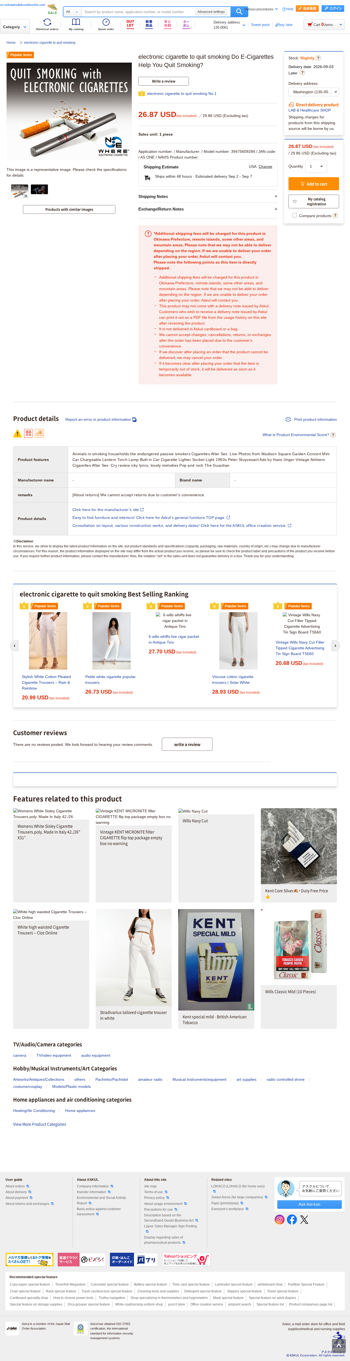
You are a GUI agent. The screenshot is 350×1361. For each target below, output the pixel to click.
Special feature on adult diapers (272, 1298)
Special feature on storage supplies (36, 1304)
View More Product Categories (39, 1124)
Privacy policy (154, 1198)
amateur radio (150, 1079)
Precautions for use (158, 1209)
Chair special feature (25, 1291)
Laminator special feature (234, 1284)
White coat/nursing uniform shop (139, 1304)
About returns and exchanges (27, 1204)
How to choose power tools (73, 1298)
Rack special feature (61, 1291)
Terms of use (153, 1192)
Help (289, 9)
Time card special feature (191, 1284)
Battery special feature (150, 1284)
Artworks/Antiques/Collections (38, 1079)
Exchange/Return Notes (161, 209)
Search (239, 11)
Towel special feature (283, 1291)
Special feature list (270, 1304)
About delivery (16, 1192)
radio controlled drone (286, 1079)
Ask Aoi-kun (309, 1204)
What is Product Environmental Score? (295, 435)
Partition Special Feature (306, 1284)
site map (150, 1186)
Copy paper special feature (30, 1284)
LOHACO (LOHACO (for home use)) (238, 1186)
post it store (176, 1304)
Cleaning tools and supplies (158, 1291)
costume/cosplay (27, 1086)
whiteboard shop (270, 1284)
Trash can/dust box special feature (106, 1291)
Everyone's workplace (227, 1209)
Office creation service (206, 1304)
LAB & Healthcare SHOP (309, 110)
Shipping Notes (153, 196)
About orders (15, 1186)
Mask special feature (228, 1298)
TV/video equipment (53, 1055)
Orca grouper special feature (89, 1304)
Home (11, 43)
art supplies (246, 1079)
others (79, 1079)
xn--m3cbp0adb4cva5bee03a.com (22, 4)
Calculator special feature (110, 1284)
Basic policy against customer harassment (99, 1211)
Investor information (91, 1192)
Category (11, 27)
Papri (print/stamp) (225, 1203)
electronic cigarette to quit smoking (49, 43)
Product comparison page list (310, 1304)
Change (265, 166)
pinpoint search (239, 1304)
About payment (16, 1198)
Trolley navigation (112, 1298)
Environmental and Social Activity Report (101, 1200)
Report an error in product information (98, 419)
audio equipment (95, 1055)
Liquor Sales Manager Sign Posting (170, 1226)
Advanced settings (211, 11)
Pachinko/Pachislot (111, 1079)
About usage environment (163, 1204)
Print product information (315, 419)
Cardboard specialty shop (29, 1298)
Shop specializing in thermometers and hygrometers (169, 1298)
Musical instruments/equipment (199, 1079)
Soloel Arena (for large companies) (237, 1197)
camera (19, 1055)
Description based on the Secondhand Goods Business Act (169, 1217)
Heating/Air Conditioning (34, 1110)
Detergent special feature (203, 1291)
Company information (93, 1186)
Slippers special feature (244, 1291)
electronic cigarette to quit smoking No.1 (182, 93)
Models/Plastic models (71, 1086)
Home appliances (80, 1110)
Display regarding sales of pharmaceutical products (163, 1240)
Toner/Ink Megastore (70, 1284)
